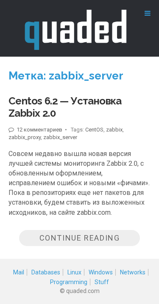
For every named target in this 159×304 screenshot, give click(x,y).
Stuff (102, 282)
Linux (74, 272)
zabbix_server (60, 137)
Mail (18, 272)
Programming (68, 282)
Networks (132, 272)
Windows (101, 272)
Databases (45, 272)
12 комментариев (39, 129)
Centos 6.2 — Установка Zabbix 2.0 (65, 107)
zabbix (114, 129)
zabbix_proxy (24, 137)
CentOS (94, 129)
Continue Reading (79, 237)
